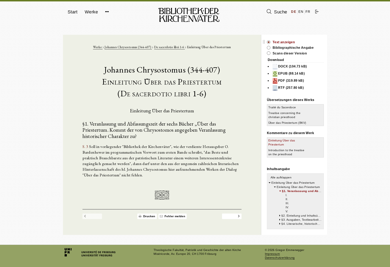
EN (301, 11)
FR (308, 11)
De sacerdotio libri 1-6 (169, 47)
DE (293, 11)
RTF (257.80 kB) (291, 87)
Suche (280, 11)
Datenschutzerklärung (280, 257)
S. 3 (85, 146)
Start (72, 11)
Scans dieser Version (290, 53)
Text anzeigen (284, 42)
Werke (91, 11)
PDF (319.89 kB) (291, 80)
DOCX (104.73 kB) (292, 66)
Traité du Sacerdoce (282, 107)
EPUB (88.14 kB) (291, 73)
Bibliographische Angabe (293, 47)
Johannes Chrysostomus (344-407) (128, 47)
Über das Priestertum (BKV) (287, 122)
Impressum (272, 253)
